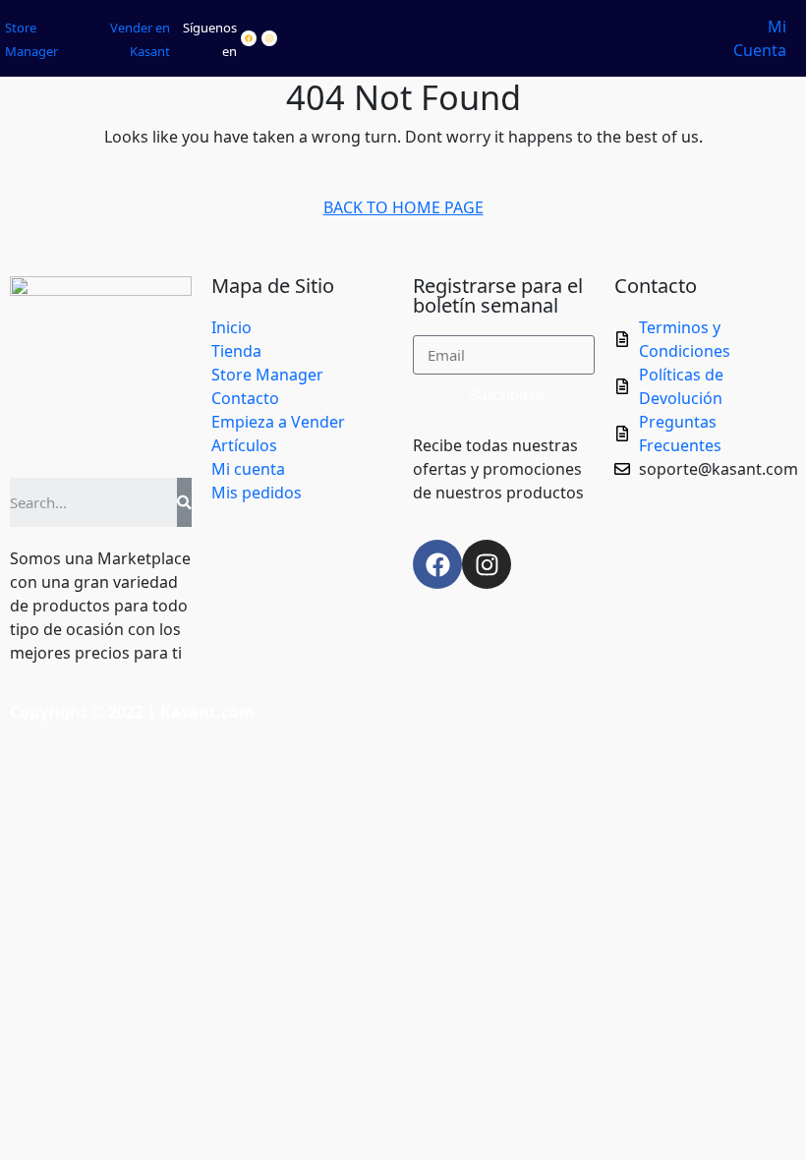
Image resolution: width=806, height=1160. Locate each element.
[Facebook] (249, 38)
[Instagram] (269, 38)
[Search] (184, 502)
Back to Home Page (411, 203)
